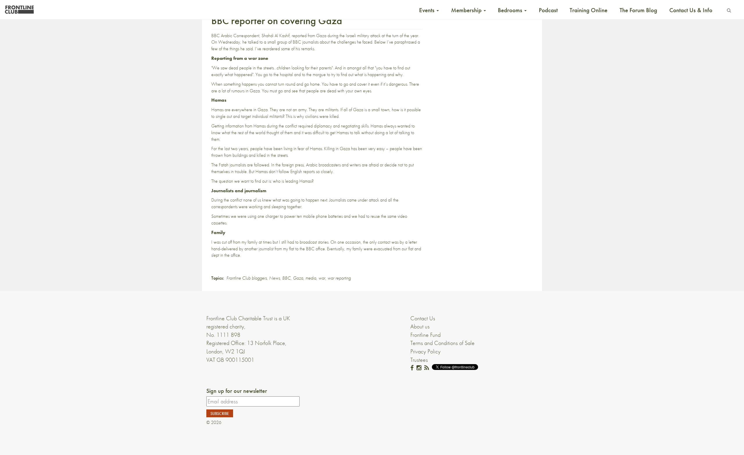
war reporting (339, 278)
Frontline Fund (425, 335)
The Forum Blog (638, 10)
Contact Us (422, 318)
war (322, 278)
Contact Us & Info (690, 10)
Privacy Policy (425, 351)
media (310, 278)
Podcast (548, 10)
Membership (467, 10)
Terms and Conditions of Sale (442, 343)
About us (420, 326)
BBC (286, 278)
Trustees (419, 360)
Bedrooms (511, 10)
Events (427, 10)
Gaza (298, 278)
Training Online (588, 10)
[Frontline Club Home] (19, 8)
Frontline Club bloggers (246, 278)
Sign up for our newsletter (236, 391)
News (274, 278)
